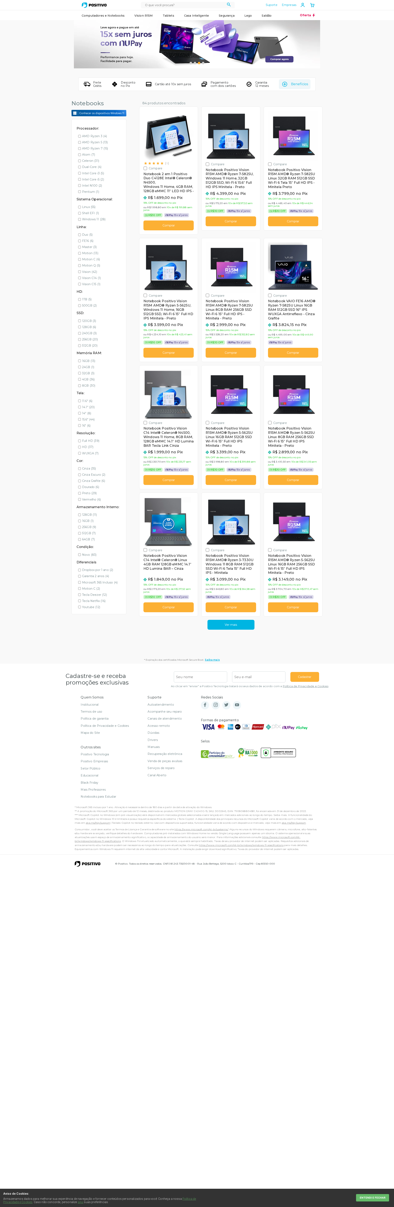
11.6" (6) (87, 401)
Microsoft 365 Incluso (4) (100, 582)
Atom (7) (88, 154)
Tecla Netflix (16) (93, 601)
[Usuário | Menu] (303, 5)
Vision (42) (89, 272)
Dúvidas (153, 733)
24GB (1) (88, 367)
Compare (155, 168)
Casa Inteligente (196, 15)
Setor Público (90, 768)
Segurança (226, 15)
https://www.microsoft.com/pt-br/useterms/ (201, 829)
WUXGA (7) (90, 453)
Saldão (266, 15)
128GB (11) (89, 515)
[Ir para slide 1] (191, 63)
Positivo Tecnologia (95, 754)
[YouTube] (237, 705)
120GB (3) (89, 321)
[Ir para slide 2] (195, 63)
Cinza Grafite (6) (93, 481)
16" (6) (86, 425)
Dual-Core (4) (91, 167)
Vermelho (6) (91, 499)
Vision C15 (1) (91, 284)
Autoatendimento (161, 704)
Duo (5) (87, 235)
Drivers (153, 740)
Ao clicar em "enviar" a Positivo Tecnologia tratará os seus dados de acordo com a (249, 686)
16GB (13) (88, 361)
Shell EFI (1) (90, 213)
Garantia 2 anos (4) (95, 576)
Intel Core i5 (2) (93, 179)
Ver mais (231, 625)
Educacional (89, 775)
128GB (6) (89, 327)
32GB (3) (88, 373)
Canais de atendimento (165, 718)
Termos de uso (91, 711)
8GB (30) (88, 385)
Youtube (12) (91, 607)
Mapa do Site (90, 733)
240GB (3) (89, 333)
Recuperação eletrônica (165, 754)
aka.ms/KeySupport (98, 822)
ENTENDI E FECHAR (372, 1197)
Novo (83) (89, 555)
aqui (81, 1202)
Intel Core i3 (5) (93, 173)
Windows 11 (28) (93, 219)
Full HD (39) (90, 441)
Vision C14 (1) (91, 278)
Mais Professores (93, 789)
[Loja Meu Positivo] (94, 5)
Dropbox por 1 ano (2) (97, 570)
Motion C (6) (91, 259)
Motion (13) (90, 253)
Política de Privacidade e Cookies (305, 686)
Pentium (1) (90, 192)
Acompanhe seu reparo (165, 711)
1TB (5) (87, 299)
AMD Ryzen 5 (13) (95, 142)
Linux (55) (89, 207)
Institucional (89, 704)
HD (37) (87, 447)
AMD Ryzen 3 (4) (94, 136)
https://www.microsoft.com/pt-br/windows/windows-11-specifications (241, 845)
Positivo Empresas (94, 761)
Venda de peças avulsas (165, 761)
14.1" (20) (88, 407)
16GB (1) (88, 521)
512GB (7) (89, 533)
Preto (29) (89, 493)
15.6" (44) (88, 419)
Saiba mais (212, 659)
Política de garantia (95, 718)
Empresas (289, 5)
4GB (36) (88, 379)
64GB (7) (88, 539)
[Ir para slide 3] (199, 63)
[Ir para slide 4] (203, 63)
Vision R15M (143, 15)
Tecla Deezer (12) (94, 595)
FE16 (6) (87, 241)
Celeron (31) (90, 161)
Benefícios (299, 84)
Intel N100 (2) (92, 185)
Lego (248, 15)
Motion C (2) (91, 588)
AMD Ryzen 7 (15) (95, 148)
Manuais (154, 747)
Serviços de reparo (161, 768)
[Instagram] (216, 705)
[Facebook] (205, 705)
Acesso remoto (159, 726)
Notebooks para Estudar (98, 796)
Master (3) (89, 247)
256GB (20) (90, 339)
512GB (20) (90, 345)
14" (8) (86, 413)
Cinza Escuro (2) (93, 475)
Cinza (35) (89, 468)
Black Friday (89, 782)
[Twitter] (226, 705)
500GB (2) (89, 305)
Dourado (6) (90, 487)
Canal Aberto (157, 775)
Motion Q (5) (91, 265)
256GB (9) (89, 527)
